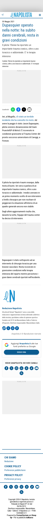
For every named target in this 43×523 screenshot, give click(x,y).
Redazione (8, 461)
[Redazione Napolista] (9, 296)
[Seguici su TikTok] (31, 368)
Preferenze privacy (12, 479)
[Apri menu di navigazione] (40, 15)
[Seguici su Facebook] (6, 368)
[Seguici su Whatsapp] (21, 368)
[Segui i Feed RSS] (21, 373)
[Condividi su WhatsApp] (13, 109)
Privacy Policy (13, 475)
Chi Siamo (10, 457)
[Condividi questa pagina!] (2, 15)
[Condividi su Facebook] (18, 109)
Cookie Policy (12, 466)
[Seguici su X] (11, 368)
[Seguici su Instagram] (16, 368)
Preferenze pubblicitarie (15, 470)
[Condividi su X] (24, 109)
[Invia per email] (29, 109)
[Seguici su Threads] (26, 368)
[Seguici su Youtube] (36, 368)
